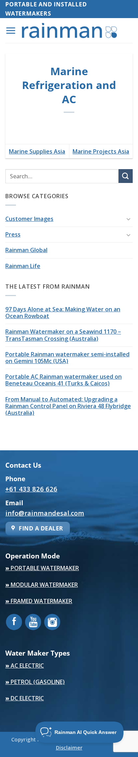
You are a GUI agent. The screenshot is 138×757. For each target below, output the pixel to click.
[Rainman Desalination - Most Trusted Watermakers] (69, 30)
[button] (10, 30)
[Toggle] (128, 219)
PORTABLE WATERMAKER (42, 568)
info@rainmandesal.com (44, 512)
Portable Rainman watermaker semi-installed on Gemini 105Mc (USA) (67, 357)
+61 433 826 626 (31, 488)
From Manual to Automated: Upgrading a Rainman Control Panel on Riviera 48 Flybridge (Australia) (68, 406)
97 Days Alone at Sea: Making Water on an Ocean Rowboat (62, 312)
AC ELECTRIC (24, 665)
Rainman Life (22, 266)
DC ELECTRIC (24, 698)
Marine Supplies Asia (37, 151)
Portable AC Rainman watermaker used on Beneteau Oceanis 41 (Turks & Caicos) (63, 380)
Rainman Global (26, 250)
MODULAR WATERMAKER (41, 585)
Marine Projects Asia (101, 151)
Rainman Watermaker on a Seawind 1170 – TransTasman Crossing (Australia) (63, 335)
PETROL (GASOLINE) (35, 682)
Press (13, 234)
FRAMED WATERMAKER (38, 601)
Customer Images (29, 219)
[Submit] (126, 176)
